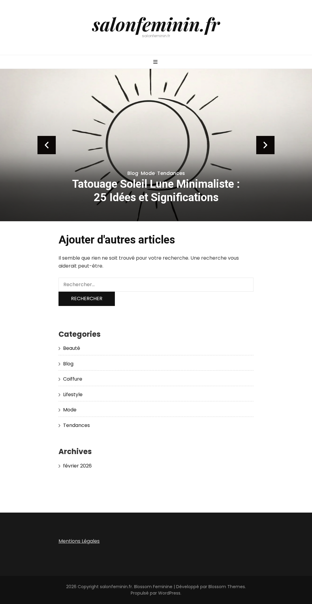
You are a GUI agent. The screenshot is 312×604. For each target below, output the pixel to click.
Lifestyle (73, 394)
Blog (132, 173)
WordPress (169, 593)
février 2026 (77, 465)
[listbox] (156, 145)
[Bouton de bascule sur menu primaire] (156, 62)
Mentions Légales (79, 541)
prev (46, 145)
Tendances (171, 173)
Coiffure (72, 378)
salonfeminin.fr (156, 24)
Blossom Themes (226, 587)
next (265, 145)
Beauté (71, 348)
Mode (148, 173)
